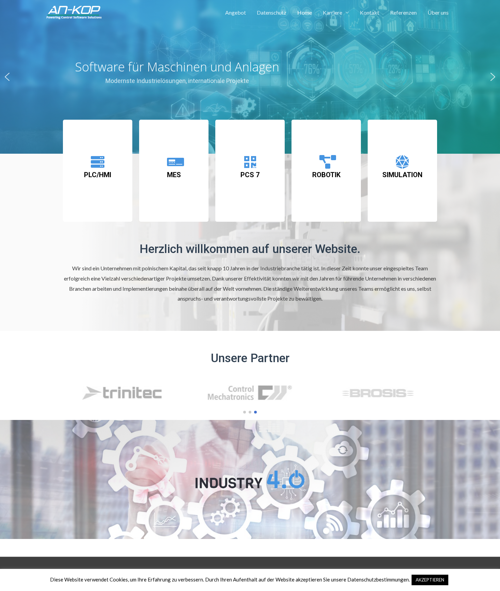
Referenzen (403, 12)
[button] (7, 76)
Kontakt (369, 12)
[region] (250, 77)
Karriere (332, 12)
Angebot (235, 12)
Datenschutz (271, 12)
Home (304, 12)
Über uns (438, 12)
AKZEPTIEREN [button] (430, 579)
